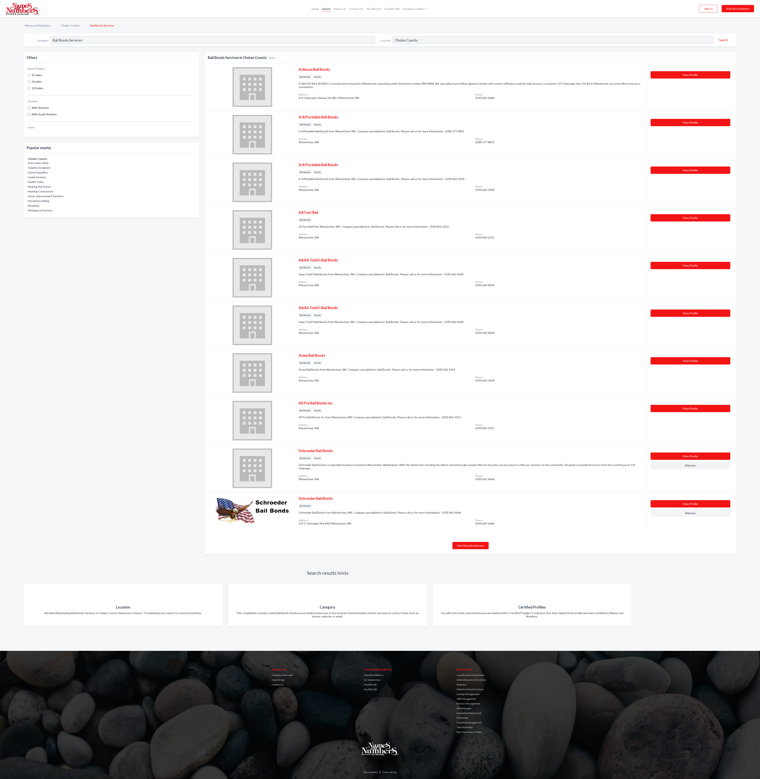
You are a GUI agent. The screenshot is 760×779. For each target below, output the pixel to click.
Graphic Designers (39, 167)
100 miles (37, 88)
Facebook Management (469, 722)
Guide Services (37, 177)
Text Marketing (464, 727)
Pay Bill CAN (392, 8)
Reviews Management (468, 703)
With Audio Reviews (44, 114)
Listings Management (468, 694)
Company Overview (282, 675)
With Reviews (40, 107)
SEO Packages (464, 708)
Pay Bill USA (373, 8)
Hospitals (33, 205)
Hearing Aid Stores (39, 186)
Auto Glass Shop (38, 163)
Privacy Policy (370, 772)
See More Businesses (470, 545)
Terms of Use (389, 772)
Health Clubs (36, 182)
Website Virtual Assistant (470, 689)
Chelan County (70, 25)
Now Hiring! (278, 679)
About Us (340, 8)
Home (315, 8)
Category (42, 40)
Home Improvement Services (46, 196)
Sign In (708, 8)
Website (690, 465)
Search (326, 8)
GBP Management (466, 698)
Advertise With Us (374, 675)
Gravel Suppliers (38, 172)
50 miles (37, 81)
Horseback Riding (38, 201)
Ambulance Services (40, 210)
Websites (462, 684)
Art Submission (372, 679)
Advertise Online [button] (413, 8)
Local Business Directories (471, 675)
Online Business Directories (472, 679)
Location (385, 40)
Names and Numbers (37, 25)
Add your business (737, 8)
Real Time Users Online (469, 732)
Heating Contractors (40, 191)
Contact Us (356, 8)
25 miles (37, 75)
